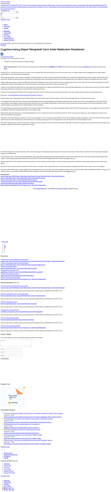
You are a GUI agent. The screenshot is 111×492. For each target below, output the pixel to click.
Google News (40, 188)
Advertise (7, 26)
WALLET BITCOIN (9, 40)
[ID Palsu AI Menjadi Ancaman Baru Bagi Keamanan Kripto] (22, 429)
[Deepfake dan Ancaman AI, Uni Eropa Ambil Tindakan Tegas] (23, 435)
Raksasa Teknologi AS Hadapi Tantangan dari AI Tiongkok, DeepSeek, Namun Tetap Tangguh (33, 417)
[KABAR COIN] (5, 10)
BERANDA (7, 31)
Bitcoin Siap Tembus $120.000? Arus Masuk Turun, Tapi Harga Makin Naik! (23, 185)
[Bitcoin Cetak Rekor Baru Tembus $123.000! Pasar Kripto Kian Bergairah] (14, 263)
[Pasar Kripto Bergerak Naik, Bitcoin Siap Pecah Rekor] (10, 274)
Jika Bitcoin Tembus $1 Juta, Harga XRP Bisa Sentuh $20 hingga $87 (22, 181)
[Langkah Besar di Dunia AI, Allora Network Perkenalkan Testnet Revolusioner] (28, 419)
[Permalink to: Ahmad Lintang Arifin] (2, 55)
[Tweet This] (5, 247)
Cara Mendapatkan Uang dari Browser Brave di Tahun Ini (25, 95)
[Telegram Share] (4, 251)
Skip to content (5, 1)
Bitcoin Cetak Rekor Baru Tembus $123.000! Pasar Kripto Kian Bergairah (23, 178)
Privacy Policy (8, 453)
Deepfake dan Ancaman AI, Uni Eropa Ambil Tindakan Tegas (22, 438)
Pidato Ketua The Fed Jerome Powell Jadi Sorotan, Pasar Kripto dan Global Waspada (73, 5)
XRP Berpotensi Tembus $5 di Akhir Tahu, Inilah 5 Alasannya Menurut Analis (24, 5)
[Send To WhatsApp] (4, 252)
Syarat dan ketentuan (10, 454)
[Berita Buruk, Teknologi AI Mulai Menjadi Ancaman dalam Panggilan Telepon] (28, 440)
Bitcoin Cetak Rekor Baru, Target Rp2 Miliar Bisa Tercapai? (19, 180)
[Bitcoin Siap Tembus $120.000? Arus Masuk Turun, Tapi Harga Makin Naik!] (10, 277)
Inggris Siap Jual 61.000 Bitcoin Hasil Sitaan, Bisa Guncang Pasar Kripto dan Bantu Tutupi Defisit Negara (33, 176)
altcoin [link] (69, 171)
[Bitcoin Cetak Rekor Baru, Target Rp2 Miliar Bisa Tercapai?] (9, 266)
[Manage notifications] (3, 488)
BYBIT (60, 67)
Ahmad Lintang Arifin (7, 57)
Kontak (6, 28)
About (6, 24)
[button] (17, 12)
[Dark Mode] (1, 14)
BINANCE (52, 67)
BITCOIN (6, 35)
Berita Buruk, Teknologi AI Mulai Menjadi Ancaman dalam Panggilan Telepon (27, 444)
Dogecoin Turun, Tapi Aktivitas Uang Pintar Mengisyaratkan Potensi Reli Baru (62, 7)
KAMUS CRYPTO (8, 38)
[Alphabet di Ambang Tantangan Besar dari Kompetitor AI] (22, 424)
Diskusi (65, 188)
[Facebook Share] (4, 245)
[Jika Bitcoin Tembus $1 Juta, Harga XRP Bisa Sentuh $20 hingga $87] (10, 270)
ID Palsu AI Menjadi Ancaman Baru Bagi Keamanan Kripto (21, 433)
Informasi (59, 188)
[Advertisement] (55, 138)
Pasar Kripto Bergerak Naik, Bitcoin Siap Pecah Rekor (17, 183)
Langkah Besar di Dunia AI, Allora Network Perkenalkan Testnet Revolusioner (28, 422)
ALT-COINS (7, 36)
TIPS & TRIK (7, 33)
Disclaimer (7, 456)
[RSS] (4, 450)
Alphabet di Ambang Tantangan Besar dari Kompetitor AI (21, 427)
